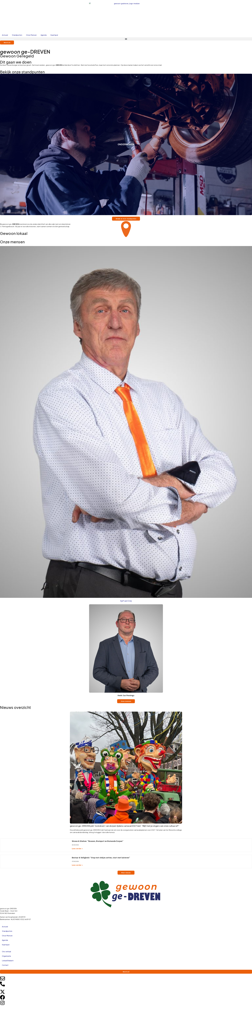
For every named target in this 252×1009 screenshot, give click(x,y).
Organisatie (6, 956)
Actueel (5, 35)
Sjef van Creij (126, 601)
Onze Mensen (31, 35)
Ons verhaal (6, 951)
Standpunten (17, 35)
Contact (5, 965)
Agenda (44, 35)
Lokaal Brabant (8, 961)
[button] (126, 39)
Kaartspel (54, 35)
